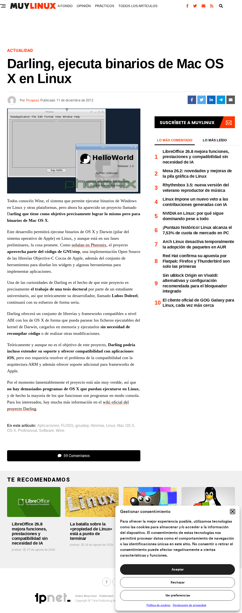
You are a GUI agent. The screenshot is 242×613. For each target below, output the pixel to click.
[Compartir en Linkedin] (211, 100)
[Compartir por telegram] (221, 100)
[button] (232, 511)
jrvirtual (16, 549)
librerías (97, 426)
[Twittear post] (201, 100)
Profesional (27, 430)
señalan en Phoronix (89, 245)
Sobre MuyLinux (86, 596)
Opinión (84, 6)
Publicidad (106, 596)
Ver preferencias (177, 595)
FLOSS (67, 426)
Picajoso (32, 100)
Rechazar (178, 582)
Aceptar (178, 569)
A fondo (65, 6)
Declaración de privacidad (189, 605)
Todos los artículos (137, 6)
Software (46, 430)
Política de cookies (158, 605)
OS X (11, 430)
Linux (110, 426)
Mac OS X (125, 426)
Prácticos (104, 6)
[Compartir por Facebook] (192, 100)
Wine (60, 430)
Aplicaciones (48, 426)
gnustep (82, 426)
